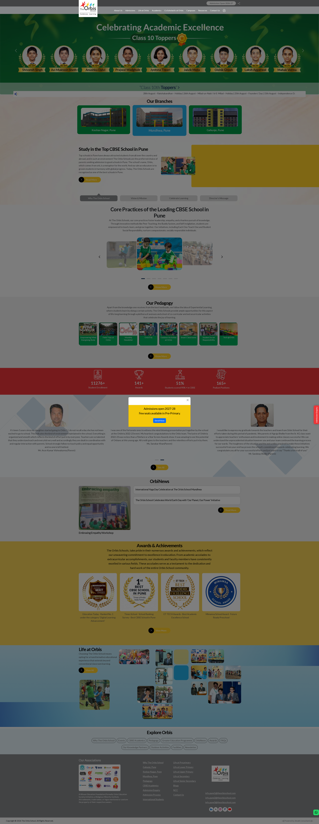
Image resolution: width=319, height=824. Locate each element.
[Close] (188, 400)
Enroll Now (159, 420)
